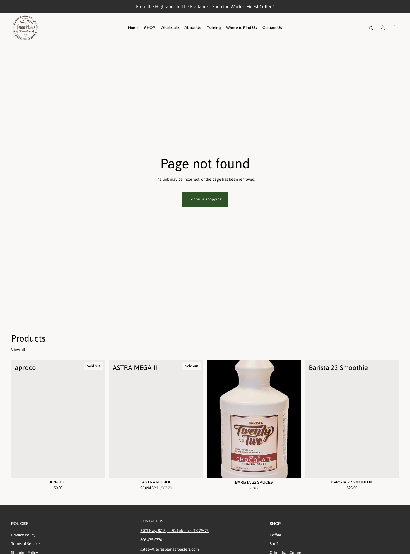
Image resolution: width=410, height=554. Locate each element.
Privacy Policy (23, 534)
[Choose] (292, 469)
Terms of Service (25, 543)
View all (18, 349)
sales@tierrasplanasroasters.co (168, 549)
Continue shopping (205, 199)
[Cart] (395, 28)
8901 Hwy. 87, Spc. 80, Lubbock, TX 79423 (174, 530)
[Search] (371, 28)
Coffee (275, 534)
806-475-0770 (151, 540)
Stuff (274, 543)
